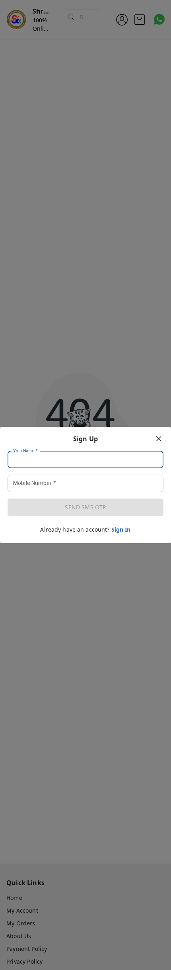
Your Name (25, 451)
